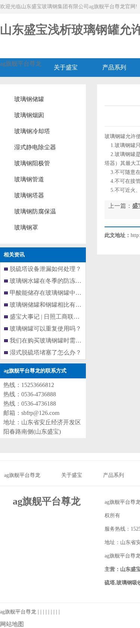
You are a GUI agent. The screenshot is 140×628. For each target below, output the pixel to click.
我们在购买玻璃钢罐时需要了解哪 (54, 340)
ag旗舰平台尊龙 (20, 63)
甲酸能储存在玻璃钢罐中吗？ (48, 293)
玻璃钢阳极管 (32, 163)
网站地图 (12, 624)
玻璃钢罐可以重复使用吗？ (45, 328)
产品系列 (113, 475)
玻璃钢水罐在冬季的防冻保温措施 (54, 281)
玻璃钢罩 (26, 227)
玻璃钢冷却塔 (32, 131)
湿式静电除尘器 (35, 147)
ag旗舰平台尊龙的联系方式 (35, 371)
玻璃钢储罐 (29, 99)
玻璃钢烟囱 (29, 115)
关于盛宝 (71, 475)
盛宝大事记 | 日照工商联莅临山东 (53, 316)
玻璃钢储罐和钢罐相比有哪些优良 (54, 304)
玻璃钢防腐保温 (35, 211)
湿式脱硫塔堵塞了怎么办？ (45, 352)
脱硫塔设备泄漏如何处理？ (45, 269)
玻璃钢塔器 (29, 195)
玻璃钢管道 (29, 179)
